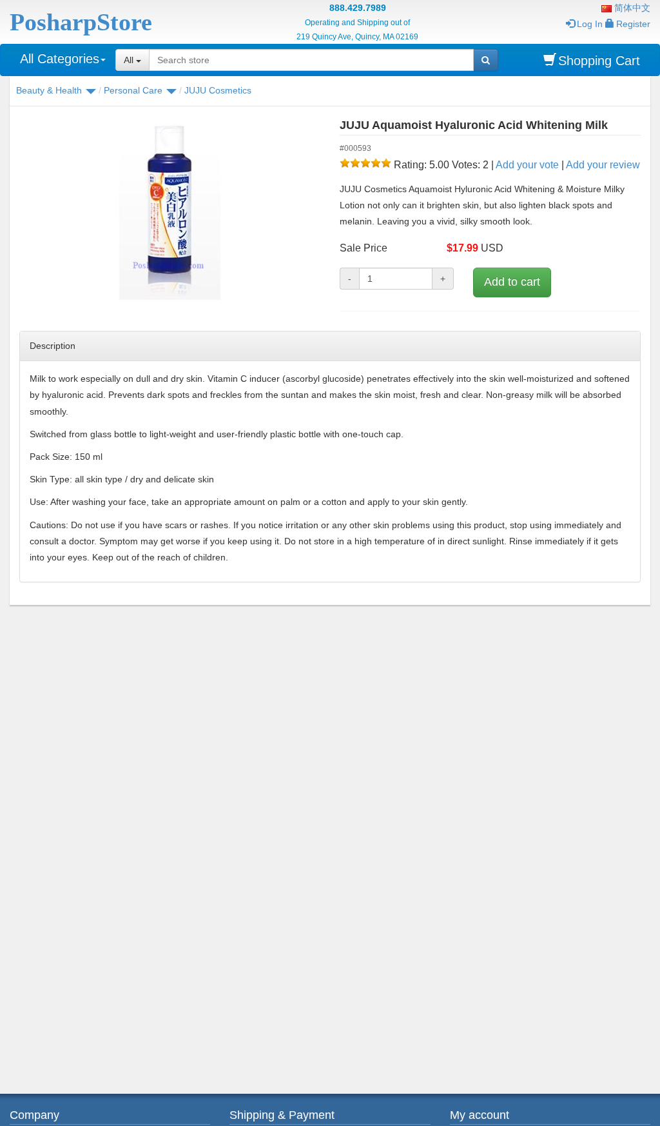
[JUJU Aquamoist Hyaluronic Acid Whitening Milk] (169, 213)
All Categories (59, 59)
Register (633, 24)
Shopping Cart (599, 61)
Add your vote (527, 164)
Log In (590, 24)
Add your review (603, 164)
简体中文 (631, 8)
